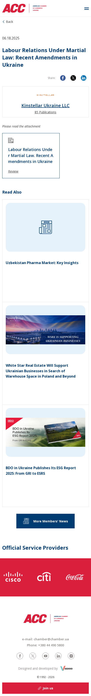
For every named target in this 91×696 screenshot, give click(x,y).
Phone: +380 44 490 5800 (45, 645)
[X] (73, 78)
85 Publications (45, 112)
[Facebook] (63, 78)
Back (9, 22)
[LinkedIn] (84, 78)
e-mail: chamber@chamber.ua (45, 639)
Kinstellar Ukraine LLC (45, 105)
